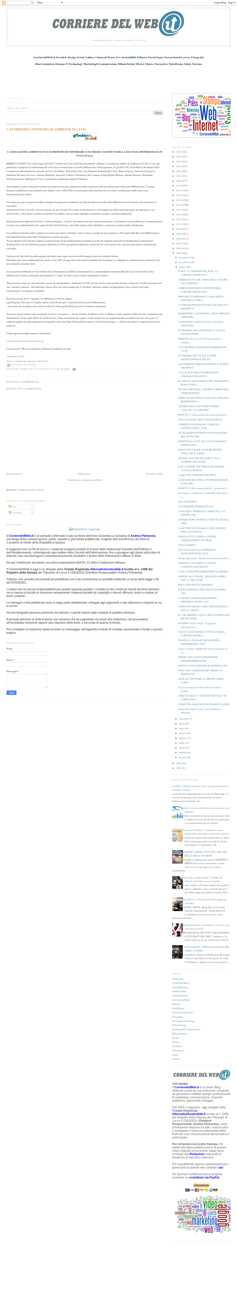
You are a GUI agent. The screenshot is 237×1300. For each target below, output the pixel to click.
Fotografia (177, 1016)
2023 (179, 166)
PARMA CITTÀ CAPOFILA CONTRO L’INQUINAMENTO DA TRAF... (197, 538)
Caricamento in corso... (17, 98)
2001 (179, 768)
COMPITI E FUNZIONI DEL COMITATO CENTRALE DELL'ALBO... (198, 426)
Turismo (176, 1058)
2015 (179, 205)
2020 (179, 180)
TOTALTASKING (187, 545)
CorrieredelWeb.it (181, 983)
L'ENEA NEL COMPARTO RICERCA (197, 475)
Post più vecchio (154, 473)
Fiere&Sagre (178, 1008)
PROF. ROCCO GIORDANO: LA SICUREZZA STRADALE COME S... (201, 298)
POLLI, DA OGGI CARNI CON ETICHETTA (200, 419)
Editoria (176, 1004)
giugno (183, 733)
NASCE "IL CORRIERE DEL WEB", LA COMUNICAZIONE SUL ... (198, 272)
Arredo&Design (180, 987)
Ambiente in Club (15, 356)
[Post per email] (73, 369)
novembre (184, 262)
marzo (182, 747)
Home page (84, 473)
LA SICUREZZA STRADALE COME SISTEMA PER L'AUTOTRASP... (202, 529)
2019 (179, 185)
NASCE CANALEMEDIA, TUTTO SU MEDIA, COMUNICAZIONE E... (201, 633)
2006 (179, 248)
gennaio (183, 757)
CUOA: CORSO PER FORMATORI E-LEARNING (203, 571)
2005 (179, 253)
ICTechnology (179, 1025)
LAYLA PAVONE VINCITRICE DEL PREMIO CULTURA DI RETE (201, 468)
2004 (179, 763)
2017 (179, 195)
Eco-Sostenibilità (181, 999)
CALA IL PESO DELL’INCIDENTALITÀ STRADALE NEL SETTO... (198, 374)
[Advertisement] (118, 77)
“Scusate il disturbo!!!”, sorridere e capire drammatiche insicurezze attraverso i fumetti (205, 831)
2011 (179, 224)
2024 (179, 161)
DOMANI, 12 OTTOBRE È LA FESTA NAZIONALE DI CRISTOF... (197, 564)
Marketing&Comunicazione (186, 1029)
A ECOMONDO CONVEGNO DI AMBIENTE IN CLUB (46, 129)
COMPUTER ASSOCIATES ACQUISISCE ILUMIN (203, 704)
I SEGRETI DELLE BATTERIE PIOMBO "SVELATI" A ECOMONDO (198, 408)
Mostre (175, 1037)
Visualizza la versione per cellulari (84, 480)
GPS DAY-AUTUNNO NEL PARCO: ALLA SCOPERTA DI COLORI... (199, 460)
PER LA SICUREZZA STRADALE (195, 584)
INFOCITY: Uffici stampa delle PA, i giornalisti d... (203, 488)
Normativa (177, 1046)
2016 (179, 200)
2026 (179, 151)
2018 (179, 190)
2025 (179, 156)
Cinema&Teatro (180, 995)
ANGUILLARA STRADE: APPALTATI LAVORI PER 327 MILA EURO (202, 578)
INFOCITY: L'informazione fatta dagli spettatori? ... (203, 414)
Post (13, 506)
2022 (179, 171)
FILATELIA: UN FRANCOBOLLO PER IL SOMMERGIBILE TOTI (199, 642)
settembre (184, 718)
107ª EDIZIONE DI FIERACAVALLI (196, 506)
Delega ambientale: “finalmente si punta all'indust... (204, 558)
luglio (182, 728)
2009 (179, 233)
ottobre (183, 267)
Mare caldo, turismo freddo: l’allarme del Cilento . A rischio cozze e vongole (202, 879)
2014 (179, 209)
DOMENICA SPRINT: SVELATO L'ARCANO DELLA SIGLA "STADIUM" (204, 853)
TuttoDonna (178, 1050)
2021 (179, 176)
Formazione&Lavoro (182, 1012)
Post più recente (14, 473)
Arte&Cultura (179, 991)
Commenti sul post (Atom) (30, 489)
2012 (179, 219)
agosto (182, 723)
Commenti (16, 512)
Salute (175, 1054)
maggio (183, 738)
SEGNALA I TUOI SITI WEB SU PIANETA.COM (202, 665)
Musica (176, 1042)
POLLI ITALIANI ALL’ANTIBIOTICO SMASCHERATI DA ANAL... (197, 551)
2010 (179, 229)
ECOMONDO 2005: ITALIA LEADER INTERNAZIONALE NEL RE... (197, 357)
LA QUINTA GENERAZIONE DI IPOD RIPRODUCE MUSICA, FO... (197, 599)
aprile (182, 742)
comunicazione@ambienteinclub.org (25, 341)
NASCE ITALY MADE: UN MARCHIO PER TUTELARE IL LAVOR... (200, 451)
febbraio (183, 752)
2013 (179, 214)
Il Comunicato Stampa (183, 1021)
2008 (179, 238)
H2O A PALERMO (187, 501)
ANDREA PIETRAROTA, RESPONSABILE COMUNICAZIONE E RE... (199, 289)
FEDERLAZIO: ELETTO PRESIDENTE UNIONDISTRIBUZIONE (198, 658)
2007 (179, 243)
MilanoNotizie (179, 1033)
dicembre (184, 257)
